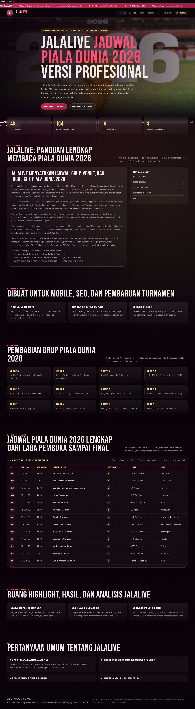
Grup (142, 13)
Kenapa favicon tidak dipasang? (29, 678)
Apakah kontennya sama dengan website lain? (129, 659)
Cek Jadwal (181, 13)
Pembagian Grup (158, 176)
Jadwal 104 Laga (158, 187)
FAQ (159, 13)
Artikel (132, 13)
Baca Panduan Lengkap (83, 106)
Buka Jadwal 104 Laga (54, 106)
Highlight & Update (158, 193)
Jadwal (151, 13)
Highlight (168, 13)
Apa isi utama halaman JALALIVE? (30, 659)
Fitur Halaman (158, 182)
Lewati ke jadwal (7, 1)
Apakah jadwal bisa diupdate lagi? (123, 678)
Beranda (122, 13)
